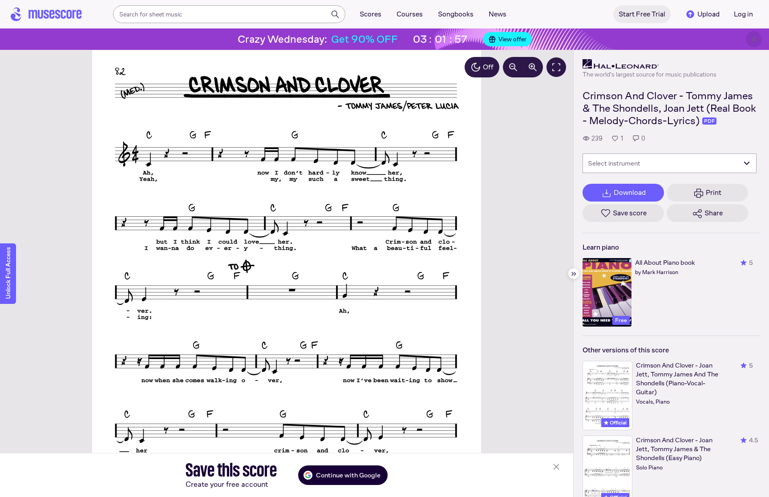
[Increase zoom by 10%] (532, 67)
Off (488, 67)
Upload (708, 14)
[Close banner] (754, 39)
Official (617, 423)
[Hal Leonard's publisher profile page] (649, 64)
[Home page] (46, 14)
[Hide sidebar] (573, 273)
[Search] (335, 14)
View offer (512, 39)
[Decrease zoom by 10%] (513, 67)
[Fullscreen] (556, 67)
